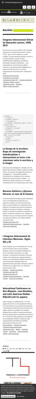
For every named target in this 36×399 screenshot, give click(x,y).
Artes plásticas (7, 325)
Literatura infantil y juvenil (11, 82)
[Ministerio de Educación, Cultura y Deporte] (27, 12)
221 (7, 349)
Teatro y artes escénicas (11, 86)
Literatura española (25, 80)
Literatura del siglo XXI (10, 80)
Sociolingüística (23, 331)
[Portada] (18, 20)
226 (23, 349)
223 (14, 349)
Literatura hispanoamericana (12, 224)
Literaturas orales (8, 84)
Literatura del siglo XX (10, 274)
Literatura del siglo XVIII (10, 222)
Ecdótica (5, 270)
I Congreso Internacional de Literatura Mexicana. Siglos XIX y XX (16, 239)
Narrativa (19, 84)
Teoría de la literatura (10, 226)
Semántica (12, 331)
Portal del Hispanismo (13, 3)
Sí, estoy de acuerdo (8, 396)
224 (17, 349)
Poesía (5, 278)
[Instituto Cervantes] (9, 12)
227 (26, 349)
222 (10, 349)
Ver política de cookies (14, 393)
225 (20, 349)
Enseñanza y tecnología (11, 78)
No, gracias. (21, 396)
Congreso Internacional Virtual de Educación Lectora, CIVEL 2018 (18, 43)
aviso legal (23, 391)
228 (29, 349)
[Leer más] (28, 183)
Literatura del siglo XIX (10, 272)
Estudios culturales (20, 325)
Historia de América (16, 270)
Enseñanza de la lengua (11, 76)
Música (18, 329)
